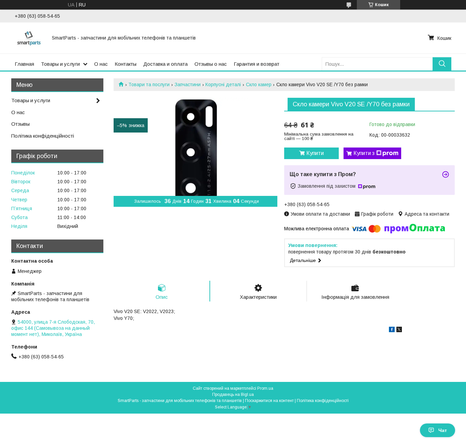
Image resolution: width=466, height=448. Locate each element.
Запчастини (188, 84)
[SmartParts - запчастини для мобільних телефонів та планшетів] (29, 38)
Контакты (125, 64)
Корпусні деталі (223, 84)
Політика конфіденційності (42, 136)
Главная (24, 64)
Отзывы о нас (210, 64)
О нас (101, 64)
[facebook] (392, 330)
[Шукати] (442, 64)
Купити (315, 153)
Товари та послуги (149, 84)
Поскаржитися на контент (269, 400)
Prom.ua (265, 388)
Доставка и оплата (165, 64)
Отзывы (20, 124)
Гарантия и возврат (256, 64)
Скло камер (259, 84)
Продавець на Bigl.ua (233, 394)
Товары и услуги (60, 64)
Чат (442, 430)
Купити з (364, 153)
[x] (399, 330)
